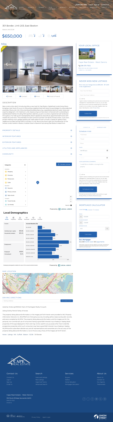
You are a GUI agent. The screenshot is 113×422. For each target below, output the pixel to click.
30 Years (89, 210)
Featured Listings (41, 377)
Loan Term (82, 209)
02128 (31, 334)
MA (15, 334)
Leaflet (57, 292)
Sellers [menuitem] (82, 7)
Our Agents (88, 70)
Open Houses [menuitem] (22, 8)
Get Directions (67, 300)
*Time (80, 154)
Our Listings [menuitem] (52, 8)
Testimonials (101, 384)
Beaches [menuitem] (93, 7)
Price (80, 214)
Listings (10, 334)
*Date (80, 147)
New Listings (40, 380)
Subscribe (88, 113)
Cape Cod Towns (41, 382)
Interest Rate (83, 225)
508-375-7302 (82, 5)
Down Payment (83, 220)
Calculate (88, 234)
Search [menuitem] (31, 7)
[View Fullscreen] (4, 281)
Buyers (67, 377)
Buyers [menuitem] (72, 7)
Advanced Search (41, 384)
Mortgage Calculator (72, 384)
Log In (9, 380)
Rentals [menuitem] (63, 7)
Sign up (96, 5)
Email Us (9, 384)
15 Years (96, 210)
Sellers (67, 380)
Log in (91, 5)
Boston (25, 334)
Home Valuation (70, 382)
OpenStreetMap (64, 292)
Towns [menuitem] (41, 7)
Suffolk (19, 334)
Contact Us (105, 5)
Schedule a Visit (101, 127)
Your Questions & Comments (87, 161)
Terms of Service (93, 195)
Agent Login (46, 417)
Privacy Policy (96, 107)
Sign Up (9, 382)
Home (4, 334)
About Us (100, 377)
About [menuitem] (104, 7)
